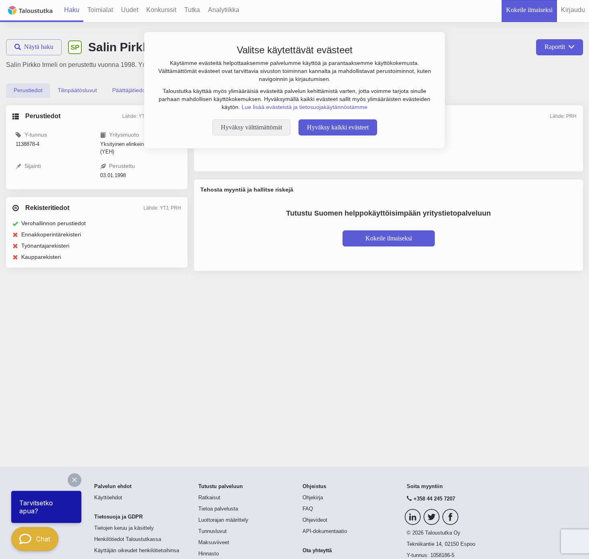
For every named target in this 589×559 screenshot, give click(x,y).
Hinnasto (208, 554)
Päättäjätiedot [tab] (129, 90)
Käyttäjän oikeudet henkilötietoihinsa (136, 550)
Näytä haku (38, 46)
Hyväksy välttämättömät (251, 127)
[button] (74, 480)
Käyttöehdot (108, 497)
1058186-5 (442, 555)
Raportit (555, 46)
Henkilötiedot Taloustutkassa (127, 539)
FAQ (308, 509)
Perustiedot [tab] (28, 90)
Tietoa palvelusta (218, 509)
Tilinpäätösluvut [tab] (77, 90)
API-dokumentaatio (325, 531)
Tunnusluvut (212, 531)
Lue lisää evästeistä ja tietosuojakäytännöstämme (304, 107)
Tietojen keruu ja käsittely (124, 528)
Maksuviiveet (213, 542)
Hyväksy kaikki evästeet (338, 127)
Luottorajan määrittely (223, 520)
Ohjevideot (315, 520)
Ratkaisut (209, 497)
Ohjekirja (313, 497)
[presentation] (28, 90)
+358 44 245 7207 (434, 499)
